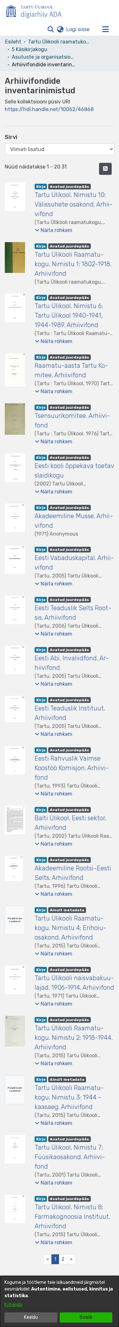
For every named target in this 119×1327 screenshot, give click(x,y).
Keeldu (31, 1317)
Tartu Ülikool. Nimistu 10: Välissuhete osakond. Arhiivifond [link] (74, 204)
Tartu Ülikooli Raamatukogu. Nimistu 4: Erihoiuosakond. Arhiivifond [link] (70, 927)
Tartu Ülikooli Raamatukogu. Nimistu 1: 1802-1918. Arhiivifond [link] (73, 264)
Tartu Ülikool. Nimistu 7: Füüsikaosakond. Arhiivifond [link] (70, 1157)
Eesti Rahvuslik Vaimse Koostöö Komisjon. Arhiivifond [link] (72, 768)
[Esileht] (36, 10)
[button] (51, 29)
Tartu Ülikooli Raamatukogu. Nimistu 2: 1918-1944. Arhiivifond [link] (74, 1037)
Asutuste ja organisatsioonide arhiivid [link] (43, 57)
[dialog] (59, 1301)
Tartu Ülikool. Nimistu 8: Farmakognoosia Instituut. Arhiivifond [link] (72, 1216)
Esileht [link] (13, 42)
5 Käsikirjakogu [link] (29, 49)
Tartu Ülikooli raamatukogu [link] (59, 42)
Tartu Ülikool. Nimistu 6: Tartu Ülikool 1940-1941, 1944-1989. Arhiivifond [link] (69, 315)
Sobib (85, 1317)
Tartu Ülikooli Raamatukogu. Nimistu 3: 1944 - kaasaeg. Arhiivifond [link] (69, 1097)
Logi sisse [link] (78, 29)
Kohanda (13, 1304)
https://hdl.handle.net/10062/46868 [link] (49, 109)
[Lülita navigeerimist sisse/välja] (105, 29)
